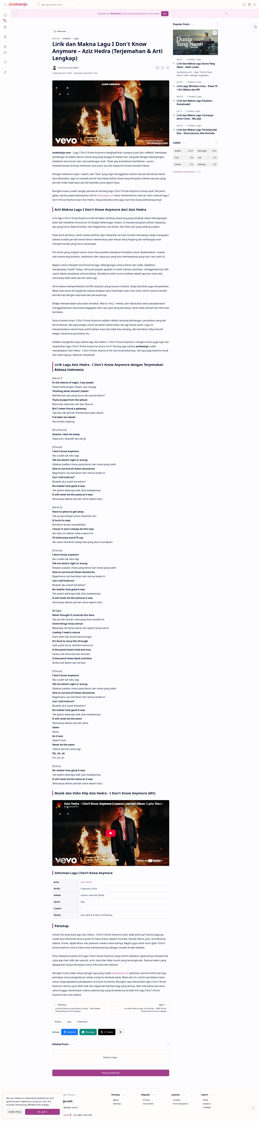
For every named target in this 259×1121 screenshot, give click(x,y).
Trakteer (207, 1107)
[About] (5, 47)
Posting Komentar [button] (111, 1072)
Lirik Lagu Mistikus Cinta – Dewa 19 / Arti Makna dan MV (197, 88)
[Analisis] (57, 1021)
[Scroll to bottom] (253, 1107)
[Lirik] (207, 157)
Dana (205, 1099)
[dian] (5, 62)
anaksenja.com (105, 195)
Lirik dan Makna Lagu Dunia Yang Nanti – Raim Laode (196, 65)
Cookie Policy (14, 1111)
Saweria (207, 1103)
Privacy (146, 1099)
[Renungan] (207, 151)
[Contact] (5, 53)
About (116, 1099)
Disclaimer (148, 1103)
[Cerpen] (184, 164)
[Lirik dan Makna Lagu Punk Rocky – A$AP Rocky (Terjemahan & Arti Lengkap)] (140, 1008)
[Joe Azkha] (68, 67)
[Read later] (157, 67)
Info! (165, 13)
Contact (176, 1099)
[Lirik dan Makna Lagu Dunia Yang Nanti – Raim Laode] (195, 42)
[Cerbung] (207, 164)
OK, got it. (42, 1111)
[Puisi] (184, 157)
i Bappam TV (221, 1114)
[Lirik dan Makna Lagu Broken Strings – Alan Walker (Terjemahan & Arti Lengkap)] (81, 1008)
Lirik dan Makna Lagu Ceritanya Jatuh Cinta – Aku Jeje (195, 117)
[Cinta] (198, 82)
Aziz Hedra (86, 882)
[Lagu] (69, 1021)
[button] (5, 4)
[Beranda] (5, 15)
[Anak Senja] (20, 4)
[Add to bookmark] (215, 33)
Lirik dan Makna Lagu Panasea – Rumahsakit (195, 102)
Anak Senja (63, 1114)
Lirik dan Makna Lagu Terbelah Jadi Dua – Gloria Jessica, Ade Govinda (197, 131)
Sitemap (117, 1103)
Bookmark (116, 13)
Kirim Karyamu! (180, 1103)
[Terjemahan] (82, 1021)
